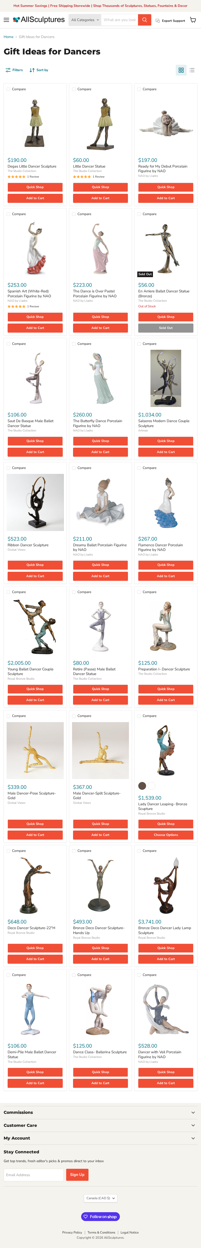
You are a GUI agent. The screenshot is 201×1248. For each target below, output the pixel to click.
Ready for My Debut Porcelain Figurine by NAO (163, 169)
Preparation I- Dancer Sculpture (164, 669)
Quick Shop (35, 187)
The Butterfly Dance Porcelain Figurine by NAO (97, 423)
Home (8, 37)
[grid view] (181, 70)
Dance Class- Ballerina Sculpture (100, 1052)
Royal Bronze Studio (21, 679)
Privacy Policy (72, 1232)
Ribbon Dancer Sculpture (28, 545)
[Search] (144, 20)
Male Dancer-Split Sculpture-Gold (97, 796)
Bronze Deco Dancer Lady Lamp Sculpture (164, 930)
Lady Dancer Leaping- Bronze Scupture (162, 806)
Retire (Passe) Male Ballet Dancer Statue (94, 671)
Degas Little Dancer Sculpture (32, 166)
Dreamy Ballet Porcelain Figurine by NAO (100, 547)
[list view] (192, 70)
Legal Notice (130, 1232)
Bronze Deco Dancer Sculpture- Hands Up (99, 930)
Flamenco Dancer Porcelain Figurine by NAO (160, 547)
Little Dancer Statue (89, 166)
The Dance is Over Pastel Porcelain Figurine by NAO (95, 294)
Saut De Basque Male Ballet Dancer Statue (30, 423)
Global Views (16, 550)
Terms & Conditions (101, 1232)
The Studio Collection (22, 171)
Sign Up (77, 1174)
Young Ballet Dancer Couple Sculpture (30, 671)
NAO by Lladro (148, 176)
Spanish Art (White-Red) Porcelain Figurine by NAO (29, 294)
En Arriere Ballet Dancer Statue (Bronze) (163, 294)
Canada (98, 1198)
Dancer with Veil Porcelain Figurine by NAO (159, 1054)
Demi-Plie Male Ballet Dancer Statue (32, 1054)
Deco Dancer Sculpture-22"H (31, 927)
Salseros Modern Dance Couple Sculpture (163, 423)
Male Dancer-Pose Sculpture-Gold (32, 796)
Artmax (143, 430)
